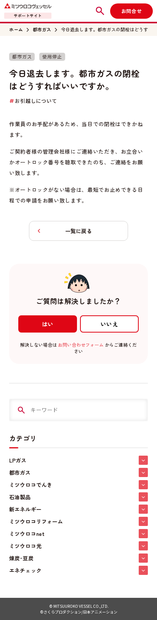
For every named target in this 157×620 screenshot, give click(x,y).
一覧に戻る (78, 231)
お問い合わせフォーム (81, 344)
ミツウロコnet (27, 533)
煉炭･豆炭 (21, 558)
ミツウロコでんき (30, 485)
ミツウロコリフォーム (36, 521)
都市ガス (42, 29)
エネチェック (25, 570)
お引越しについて (36, 100)
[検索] (21, 410)
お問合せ (131, 11)
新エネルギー (25, 509)
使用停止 (52, 56)
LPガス (18, 460)
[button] (143, 460)
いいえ (109, 324)
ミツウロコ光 (25, 546)
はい (48, 324)
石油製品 (20, 497)
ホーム (16, 29)
